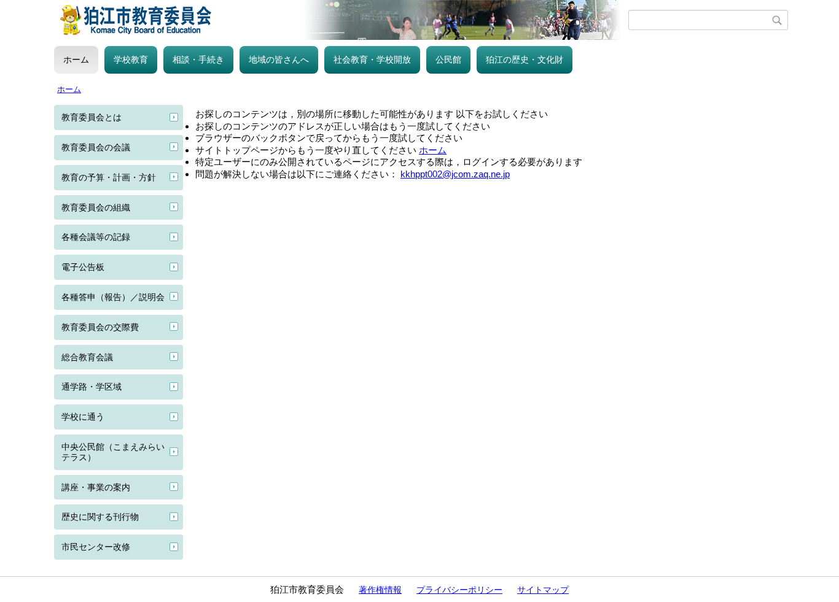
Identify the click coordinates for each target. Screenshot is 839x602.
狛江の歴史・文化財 (524, 59)
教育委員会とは (91, 117)
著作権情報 (380, 590)
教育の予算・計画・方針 (108, 177)
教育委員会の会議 (95, 147)
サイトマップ (543, 590)
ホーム (76, 59)
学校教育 (131, 59)
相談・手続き (198, 59)
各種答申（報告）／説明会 (113, 297)
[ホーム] (341, 20)
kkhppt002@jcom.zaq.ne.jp (455, 174)
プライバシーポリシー (459, 590)
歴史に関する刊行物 (100, 517)
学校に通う (82, 417)
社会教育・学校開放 (372, 59)
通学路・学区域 (91, 387)
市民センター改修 (95, 547)
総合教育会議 (87, 357)
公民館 (448, 59)
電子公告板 (82, 267)
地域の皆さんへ (279, 59)
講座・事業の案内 (95, 487)
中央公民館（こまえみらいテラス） (113, 452)
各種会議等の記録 (95, 237)
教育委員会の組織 (95, 207)
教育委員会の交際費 (100, 327)
